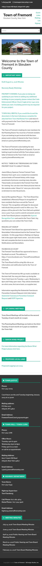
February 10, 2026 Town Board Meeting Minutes (20, 550)
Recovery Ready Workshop (12, 88)
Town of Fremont (19, 562)
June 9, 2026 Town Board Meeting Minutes (18, 529)
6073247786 (7, 2)
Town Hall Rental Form (20, 119)
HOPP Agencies (17, 298)
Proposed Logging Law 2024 (12, 366)
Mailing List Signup (37, 20)
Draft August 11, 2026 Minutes (13, 82)
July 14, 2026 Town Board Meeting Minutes (18, 524)
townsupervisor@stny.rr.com (23, 2)
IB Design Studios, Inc (32, 562)
